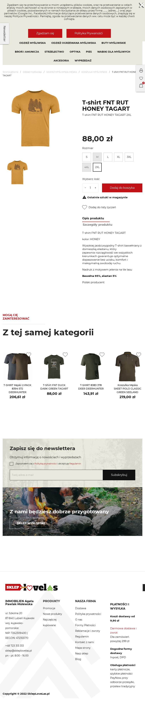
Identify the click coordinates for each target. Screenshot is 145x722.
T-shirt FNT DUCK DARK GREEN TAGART (54, 387)
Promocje (49, 608)
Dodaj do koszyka (122, 187)
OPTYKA (75, 51)
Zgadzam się (45, 33)
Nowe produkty (52, 614)
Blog (78, 659)
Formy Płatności (85, 625)
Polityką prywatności (45, 463)
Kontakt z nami (84, 642)
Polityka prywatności (88, 614)
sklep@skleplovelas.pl (18, 650)
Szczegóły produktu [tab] (97, 224)
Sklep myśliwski (31, 523)
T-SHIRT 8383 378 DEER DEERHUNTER (91, 387)
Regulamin (75, 463)
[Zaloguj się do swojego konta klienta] (141, 71)
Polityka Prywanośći (89, 33)
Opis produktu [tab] (93, 218)
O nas (78, 619)
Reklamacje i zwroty (87, 630)
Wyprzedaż (83, 60)
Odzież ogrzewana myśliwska (73, 42)
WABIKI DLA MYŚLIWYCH (113, 51)
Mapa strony (83, 647)
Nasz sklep (81, 653)
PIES (89, 51)
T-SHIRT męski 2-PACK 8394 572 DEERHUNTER (17, 389)
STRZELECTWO (54, 51)
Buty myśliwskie (114, 42)
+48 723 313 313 (14, 645)
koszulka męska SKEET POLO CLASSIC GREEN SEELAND (127, 389)
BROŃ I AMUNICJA (27, 51)
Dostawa (80, 608)
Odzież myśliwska (32, 42)
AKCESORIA (61, 60)
